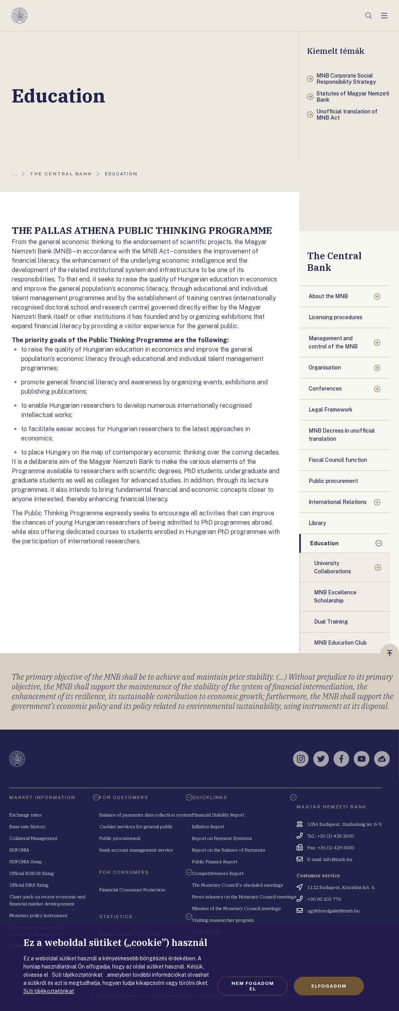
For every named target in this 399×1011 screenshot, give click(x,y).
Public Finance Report (214, 861)
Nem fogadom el (252, 986)
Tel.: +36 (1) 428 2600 (330, 836)
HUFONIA (19, 850)
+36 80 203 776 (324, 899)
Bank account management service (136, 850)
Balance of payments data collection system (145, 815)
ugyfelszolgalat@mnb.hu (333, 911)
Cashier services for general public (136, 826)
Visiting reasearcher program (223, 920)
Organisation (325, 367)
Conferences (325, 388)
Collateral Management (33, 838)
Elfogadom (328, 986)
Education (324, 543)
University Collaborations (332, 567)
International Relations (338, 502)
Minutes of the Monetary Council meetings (236, 908)
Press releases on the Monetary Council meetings (244, 897)
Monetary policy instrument (38, 915)
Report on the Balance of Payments (228, 850)
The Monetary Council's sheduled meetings (237, 885)
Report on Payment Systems (222, 838)
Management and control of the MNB (333, 342)
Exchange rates (25, 815)
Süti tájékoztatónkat (48, 991)
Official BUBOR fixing (31, 873)
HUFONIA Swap (25, 861)
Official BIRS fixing (28, 885)
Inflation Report (208, 826)
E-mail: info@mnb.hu (329, 859)
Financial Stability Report (218, 815)
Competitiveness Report (218, 873)
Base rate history (27, 826)
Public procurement (120, 838)
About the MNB (328, 296)
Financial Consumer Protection (132, 890)
